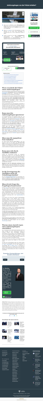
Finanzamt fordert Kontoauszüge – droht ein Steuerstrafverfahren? (38, 355)
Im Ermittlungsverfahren (5, 362)
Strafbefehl (14, 132)
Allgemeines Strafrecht (15, 352)
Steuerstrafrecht (14, 354)
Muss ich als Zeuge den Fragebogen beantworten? (11, 81)
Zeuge (6, 187)
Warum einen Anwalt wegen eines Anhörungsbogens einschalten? (13, 83)
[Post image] (4, 323)
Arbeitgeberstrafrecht (15, 378)
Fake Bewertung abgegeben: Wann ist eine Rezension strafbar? (10, 339)
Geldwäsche (14, 369)
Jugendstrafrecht (14, 376)
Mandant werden (25, 360)
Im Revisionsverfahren (5, 366)
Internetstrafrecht (14, 372)
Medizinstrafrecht (14, 379)
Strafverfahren (17, 118)
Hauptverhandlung (20, 194)
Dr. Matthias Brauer (13, 245)
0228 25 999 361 (7, 69)
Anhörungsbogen (5, 92)
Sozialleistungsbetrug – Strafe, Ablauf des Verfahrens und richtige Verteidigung (23, 331)
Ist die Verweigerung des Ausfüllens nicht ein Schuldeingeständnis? (13, 80)
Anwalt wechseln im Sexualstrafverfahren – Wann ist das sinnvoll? (11, 331)
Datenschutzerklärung (20, 393)
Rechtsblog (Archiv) (4, 352)
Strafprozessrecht (5, 12)
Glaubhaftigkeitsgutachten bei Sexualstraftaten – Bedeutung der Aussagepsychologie (38, 372)
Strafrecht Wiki (4, 355)
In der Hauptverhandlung (5, 363)
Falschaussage (4, 220)
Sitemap (28, 393)
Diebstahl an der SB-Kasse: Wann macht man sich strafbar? (22, 324)
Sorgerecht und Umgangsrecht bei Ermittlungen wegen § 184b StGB (38, 378)
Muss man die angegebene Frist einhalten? (10, 77)
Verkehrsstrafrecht (14, 370)
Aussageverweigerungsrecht (11, 176)
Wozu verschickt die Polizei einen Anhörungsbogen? (11, 74)
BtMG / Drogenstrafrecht (15, 358)
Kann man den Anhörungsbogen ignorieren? (10, 76)
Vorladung (9, 30)
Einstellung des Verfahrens (18, 129)
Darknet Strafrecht (14, 373)
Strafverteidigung (4, 360)
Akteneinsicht (22, 159)
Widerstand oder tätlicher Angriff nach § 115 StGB (10, 324)
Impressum (15, 393)
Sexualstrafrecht (14, 355)
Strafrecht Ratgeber (5, 14)
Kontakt (24, 356)
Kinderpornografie (14, 357)
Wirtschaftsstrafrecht (15, 381)
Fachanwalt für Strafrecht (10, 128)
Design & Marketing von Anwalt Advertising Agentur (21, 396)
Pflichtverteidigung (4, 368)
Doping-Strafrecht (14, 361)
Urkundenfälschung (14, 367)
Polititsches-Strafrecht (15, 364)
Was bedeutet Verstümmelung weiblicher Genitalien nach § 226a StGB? (22, 338)
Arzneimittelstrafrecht (15, 363)
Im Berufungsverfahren (5, 365)
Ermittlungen (4, 93)
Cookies (25, 393)
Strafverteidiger (4, 131)
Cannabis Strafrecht (15, 360)
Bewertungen (24, 357)
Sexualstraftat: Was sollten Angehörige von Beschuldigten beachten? (37, 366)
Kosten (23, 359)
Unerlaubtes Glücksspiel (15, 366)
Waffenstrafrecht (14, 375)
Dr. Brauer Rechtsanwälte (7, 244)
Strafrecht (4, 13)
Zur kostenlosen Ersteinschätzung (7, 60)
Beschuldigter (12, 120)
